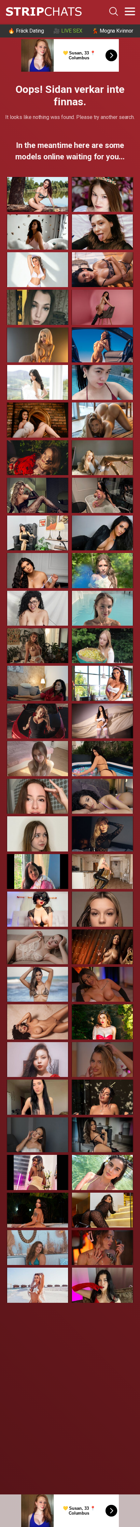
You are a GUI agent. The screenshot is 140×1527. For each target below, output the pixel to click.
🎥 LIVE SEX (67, 31)
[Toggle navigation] (130, 11)
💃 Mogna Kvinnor (112, 31)
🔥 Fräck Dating (26, 31)
